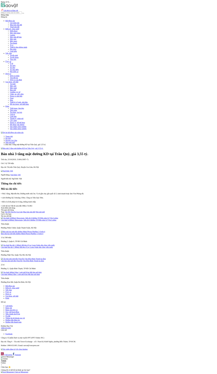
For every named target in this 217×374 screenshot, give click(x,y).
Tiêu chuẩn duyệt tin (12, 314)
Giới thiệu (9, 306)
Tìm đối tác (14, 78)
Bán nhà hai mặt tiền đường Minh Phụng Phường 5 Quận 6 (22, 234)
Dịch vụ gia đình (16, 80)
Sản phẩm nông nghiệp (18, 129)
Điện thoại (13, 31)
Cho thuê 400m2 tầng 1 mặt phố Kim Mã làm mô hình (20, 274)
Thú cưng (13, 110)
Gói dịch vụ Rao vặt (11, 10)
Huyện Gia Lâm (11, 140)
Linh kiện (13, 51)
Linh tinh (13, 116)
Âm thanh (13, 43)
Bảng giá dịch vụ (11, 310)
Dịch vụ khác (15, 76)
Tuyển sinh (14, 55)
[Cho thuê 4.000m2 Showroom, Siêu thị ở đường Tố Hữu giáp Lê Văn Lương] (29, 218)
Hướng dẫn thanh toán (13, 322)
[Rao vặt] (9, 7)
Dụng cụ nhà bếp (16, 96)
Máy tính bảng (15, 33)
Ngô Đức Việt (15, 175)
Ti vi (11, 45)
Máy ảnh (13, 39)
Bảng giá (8, 308)
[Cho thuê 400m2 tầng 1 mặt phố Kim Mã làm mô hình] (21, 272)
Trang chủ (9, 136)
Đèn (11, 100)
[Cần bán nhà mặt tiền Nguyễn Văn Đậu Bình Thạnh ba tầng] (23, 259)
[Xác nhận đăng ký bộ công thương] (14, 349)
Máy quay (13, 41)
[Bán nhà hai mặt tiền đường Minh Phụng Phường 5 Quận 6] (23, 232)
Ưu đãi (7, 316)
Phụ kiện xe (14, 72)
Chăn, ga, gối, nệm (17, 94)
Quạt (11, 98)
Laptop (12, 35)
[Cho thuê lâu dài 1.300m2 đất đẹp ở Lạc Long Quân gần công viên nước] (28, 245)
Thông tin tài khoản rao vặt (15, 318)
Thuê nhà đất (14, 27)
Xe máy (13, 66)
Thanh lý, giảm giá (16, 118)
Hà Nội (8, 138)
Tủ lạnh (12, 84)
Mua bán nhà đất (16, 25)
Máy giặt (13, 86)
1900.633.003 (6, 328)
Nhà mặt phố (10, 142)
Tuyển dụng (14, 57)
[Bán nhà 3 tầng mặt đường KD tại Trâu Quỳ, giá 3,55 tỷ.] (22, 148)
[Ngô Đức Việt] (7, 171)
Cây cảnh (13, 120)
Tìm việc (13, 59)
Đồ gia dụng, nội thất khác (19, 104)
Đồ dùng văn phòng (17, 125)
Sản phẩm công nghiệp (18, 127)
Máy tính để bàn (16, 37)
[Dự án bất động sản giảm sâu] (12, 132)
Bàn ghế (13, 90)
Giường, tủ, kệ (15, 92)
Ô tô (11, 63)
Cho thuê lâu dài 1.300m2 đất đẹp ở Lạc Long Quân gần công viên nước (27, 247)
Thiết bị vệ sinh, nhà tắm (19, 102)
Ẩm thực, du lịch (16, 112)
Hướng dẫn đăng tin (12, 320)
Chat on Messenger (21, 372)
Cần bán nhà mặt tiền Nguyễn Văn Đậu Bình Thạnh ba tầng (22, 261)
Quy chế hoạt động (12, 312)
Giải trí (12, 114)
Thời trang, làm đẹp (17, 108)
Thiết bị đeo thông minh (18, 47)
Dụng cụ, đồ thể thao (17, 123)
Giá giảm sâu (14, 23)
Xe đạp (12, 68)
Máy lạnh (13, 88)
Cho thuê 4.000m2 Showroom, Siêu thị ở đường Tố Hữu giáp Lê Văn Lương (28, 220)
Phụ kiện (13, 49)
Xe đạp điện (14, 70)
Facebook (8, 334)
